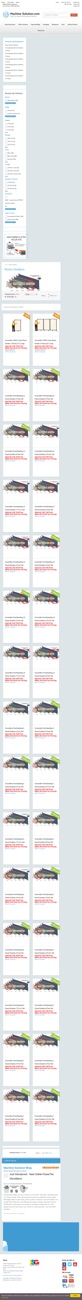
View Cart (77, 4)
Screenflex (11, 100)
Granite (10, 159)
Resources (41, 30)
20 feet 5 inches (13, 174)
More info (5, 1297)
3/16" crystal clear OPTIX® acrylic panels (14, 201)
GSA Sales (10, 2)
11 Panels (11, 185)
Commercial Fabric (14, 216)
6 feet (9, 130)
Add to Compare (10, 352)
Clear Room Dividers (11, 45)
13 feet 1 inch (12, 167)
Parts (63, 24)
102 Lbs (10, 138)
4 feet (9, 123)
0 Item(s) (63, 2)
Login (57, 2)
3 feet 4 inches (13, 113)
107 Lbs (10, 141)
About (17, 2)
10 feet (10, 110)
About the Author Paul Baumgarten (12, 1275)
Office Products (23, 24)
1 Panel (10, 182)
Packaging (46, 24)
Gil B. (6, 1183)
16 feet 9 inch (12, 171)
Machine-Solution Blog (18, 1167)
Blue (9, 153)
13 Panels (11, 188)
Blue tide (11, 156)
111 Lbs (10, 144)
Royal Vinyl (11, 219)
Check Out (76, 6)
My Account (68, 4)
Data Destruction (10, 24)
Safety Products (72, 24)
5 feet (9, 126)
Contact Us (76, 2)
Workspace (55, 24)
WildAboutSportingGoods (9, 4)
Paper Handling (35, 24)
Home (3, 2)
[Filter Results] (10, 103)
